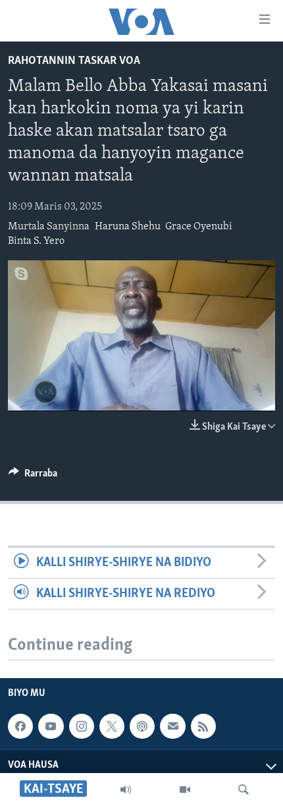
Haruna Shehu (128, 226)
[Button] (33, 476)
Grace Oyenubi (198, 226)
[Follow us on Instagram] (81, 726)
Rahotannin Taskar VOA (74, 61)
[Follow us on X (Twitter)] (111, 726)
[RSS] (203, 726)
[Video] (185, 789)
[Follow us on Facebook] (20, 726)
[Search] (243, 789)
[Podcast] (142, 726)
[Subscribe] (172, 726)
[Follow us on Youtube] (50, 726)
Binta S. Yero (36, 241)
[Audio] (125, 789)
